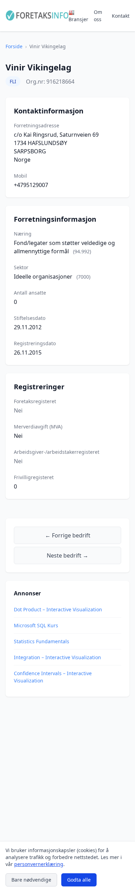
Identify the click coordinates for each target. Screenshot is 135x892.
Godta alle (79, 879)
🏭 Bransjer (78, 16)
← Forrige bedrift (67, 535)
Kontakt (120, 15)
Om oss (98, 16)
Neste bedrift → (67, 555)
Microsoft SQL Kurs (36, 625)
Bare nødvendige (31, 879)
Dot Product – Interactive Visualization (58, 609)
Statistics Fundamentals (41, 641)
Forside (14, 46)
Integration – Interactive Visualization (57, 657)
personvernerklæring (38, 864)
